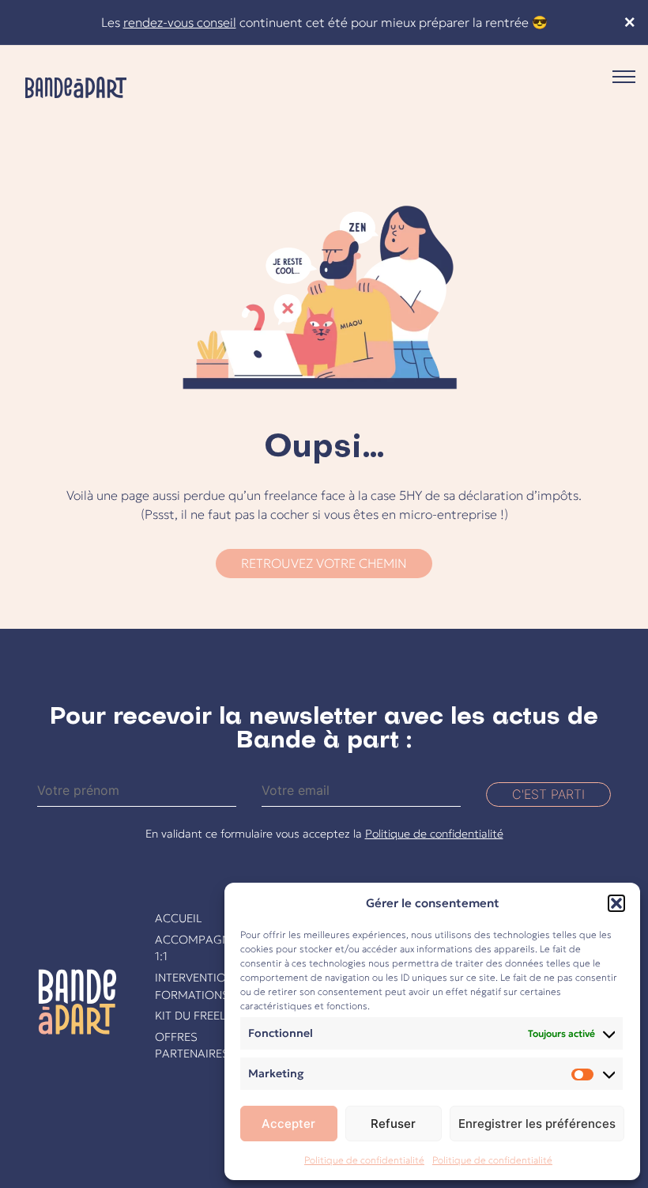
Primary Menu (623, 76)
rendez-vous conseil (179, 22)
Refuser (393, 1123)
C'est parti (548, 794)
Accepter (288, 1123)
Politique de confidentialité (364, 1160)
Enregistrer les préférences (537, 1123)
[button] (616, 903)
